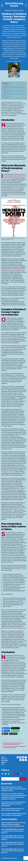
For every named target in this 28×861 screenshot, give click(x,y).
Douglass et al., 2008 (6, 472)
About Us (3, 762)
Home (3, 757)
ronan (11, 61)
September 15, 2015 (19, 568)
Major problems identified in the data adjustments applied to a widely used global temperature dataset (13, 788)
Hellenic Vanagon (6, 822)
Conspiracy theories (17, 10)
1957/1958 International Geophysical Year (12, 270)
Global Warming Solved (14, 4)
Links (2, 764)
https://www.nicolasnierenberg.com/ (15, 628)
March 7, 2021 (18, 61)
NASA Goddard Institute (8, 349)
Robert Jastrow (15, 187)
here (4, 115)
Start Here (4, 758)
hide (10, 83)
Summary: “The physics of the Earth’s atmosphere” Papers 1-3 (12, 831)
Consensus (8, 10)
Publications (4, 760)
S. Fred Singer (12, 194)
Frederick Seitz (14, 189)
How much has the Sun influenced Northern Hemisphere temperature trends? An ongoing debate (13, 803)
